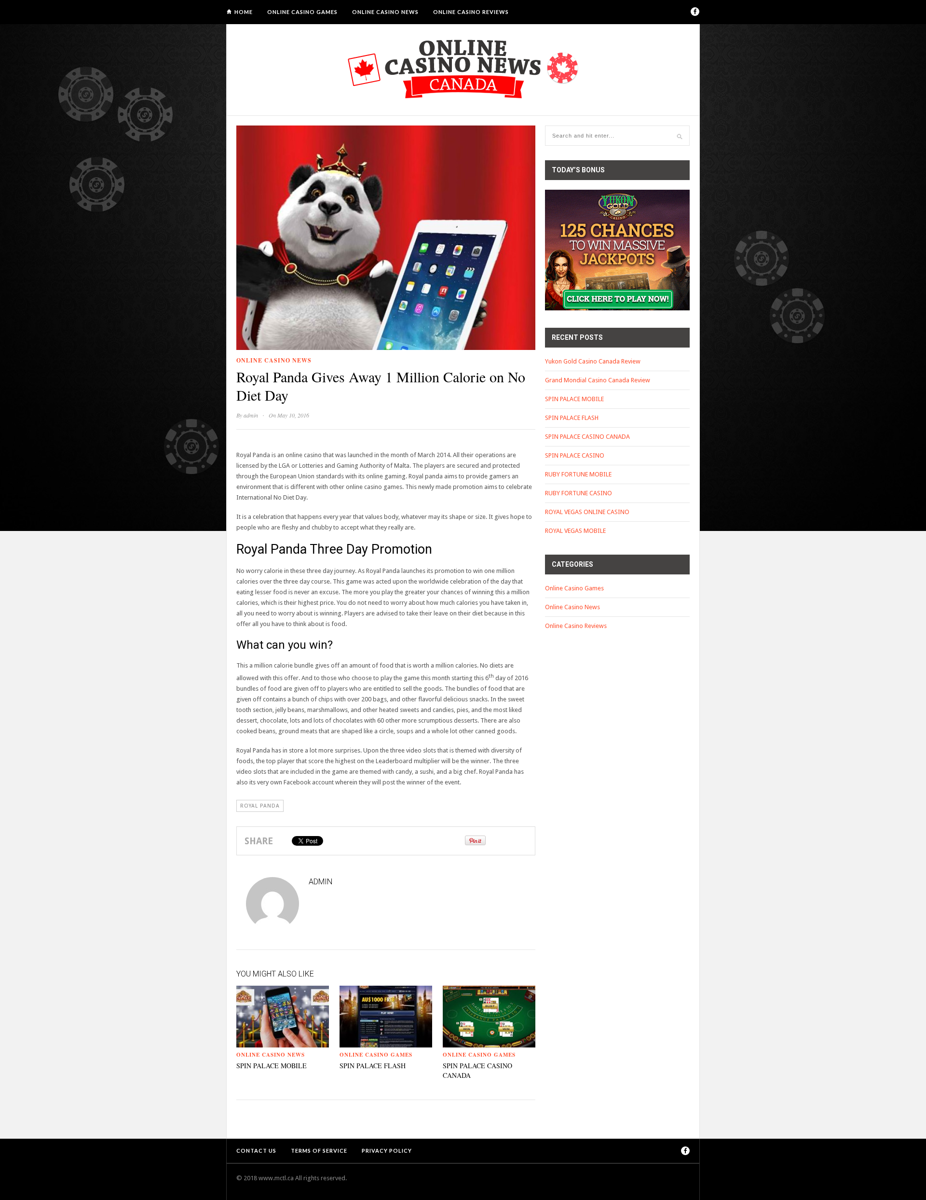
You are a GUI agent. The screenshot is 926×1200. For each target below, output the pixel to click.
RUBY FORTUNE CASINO (578, 493)
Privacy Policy (387, 1150)
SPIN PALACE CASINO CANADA (587, 436)
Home (243, 12)
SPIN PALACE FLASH (373, 1065)
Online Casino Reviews (471, 12)
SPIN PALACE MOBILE (271, 1065)
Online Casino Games (302, 12)
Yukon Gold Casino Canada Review (592, 361)
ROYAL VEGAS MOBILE (575, 530)
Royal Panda (260, 806)
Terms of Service (319, 1150)
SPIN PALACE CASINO (574, 455)
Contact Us (256, 1150)
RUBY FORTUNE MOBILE (578, 474)
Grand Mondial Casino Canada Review (597, 380)
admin (251, 415)
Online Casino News (385, 12)
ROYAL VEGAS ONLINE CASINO (587, 512)
